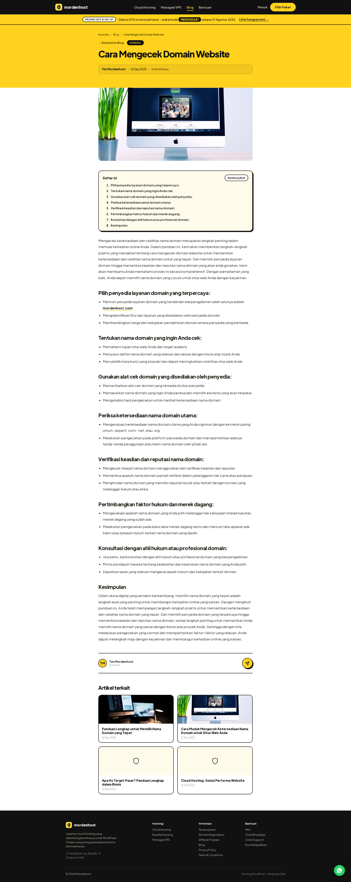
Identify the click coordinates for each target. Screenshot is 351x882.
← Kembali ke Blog (111, 42)
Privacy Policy (207, 850)
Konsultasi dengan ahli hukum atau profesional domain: (150, 219)
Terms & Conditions (211, 855)
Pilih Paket (283, 7)
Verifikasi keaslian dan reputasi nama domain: (143, 208)
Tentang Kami (207, 829)
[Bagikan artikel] (247, 663)
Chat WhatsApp (255, 834)
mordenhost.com (118, 308)
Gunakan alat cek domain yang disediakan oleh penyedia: (152, 197)
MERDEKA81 (190, 19)
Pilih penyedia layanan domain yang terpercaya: (145, 185)
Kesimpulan (119, 225)
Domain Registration (211, 834)
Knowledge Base (256, 844)
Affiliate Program (209, 839)
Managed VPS (171, 7)
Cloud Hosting (145, 7)
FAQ (247, 829)
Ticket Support (254, 839)
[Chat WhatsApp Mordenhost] (339, 870)
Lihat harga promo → (254, 19)
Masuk (262, 7)
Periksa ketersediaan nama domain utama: (141, 202)
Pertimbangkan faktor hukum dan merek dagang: (146, 214)
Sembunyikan (236, 177)
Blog (190, 7)
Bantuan (205, 7)
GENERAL (135, 42)
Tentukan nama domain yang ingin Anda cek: (142, 191)
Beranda (103, 34)
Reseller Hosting (162, 834)
